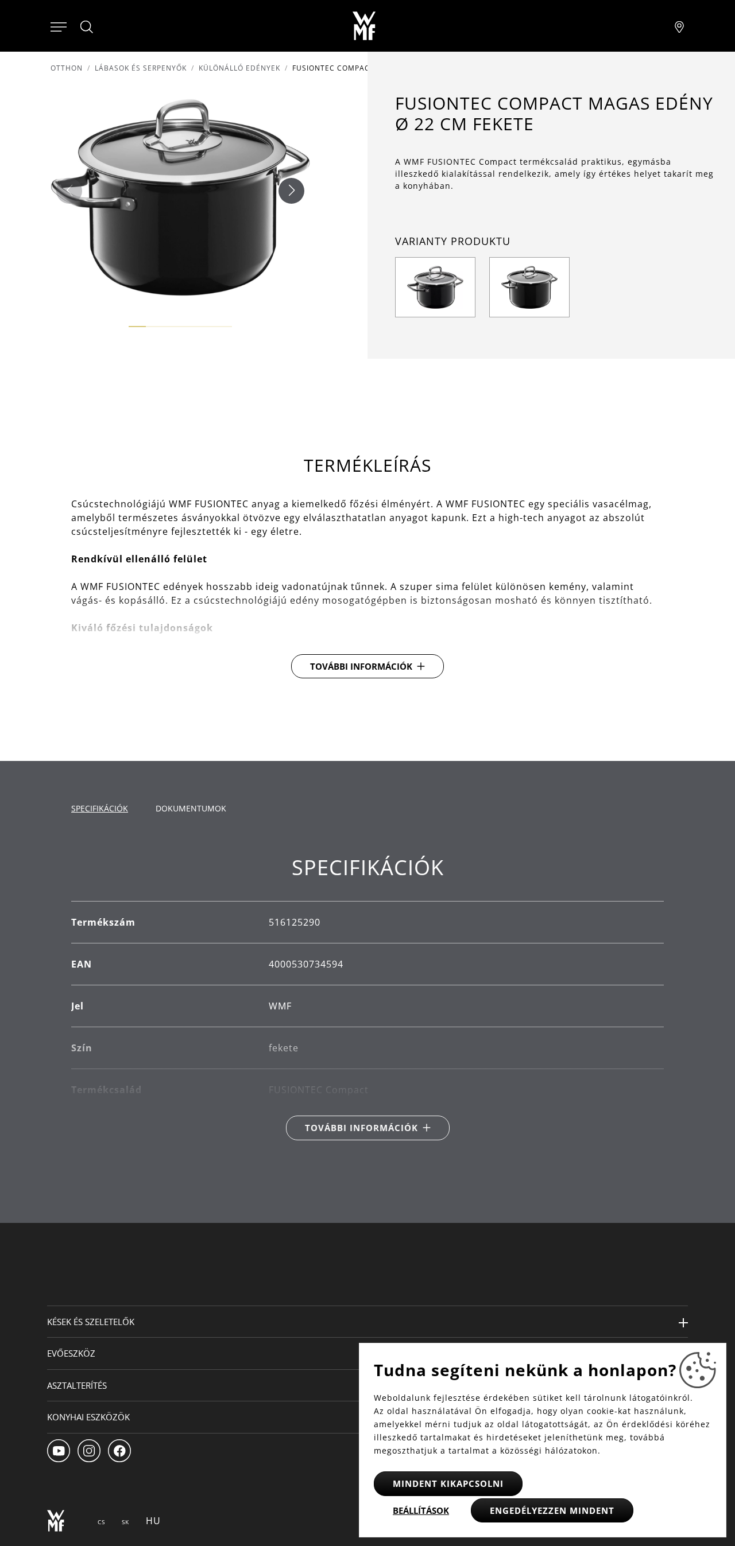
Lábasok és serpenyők (141, 68)
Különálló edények (239, 68)
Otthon (67, 68)
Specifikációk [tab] (99, 808)
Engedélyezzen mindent (552, 1510)
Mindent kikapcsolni (448, 1483)
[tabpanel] (367, 997)
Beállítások (421, 1510)
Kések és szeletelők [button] (90, 1321)
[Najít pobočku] (679, 26)
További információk (361, 666)
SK (125, 1522)
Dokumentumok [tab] (191, 808)
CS (101, 1522)
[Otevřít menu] (59, 26)
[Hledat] (87, 27)
